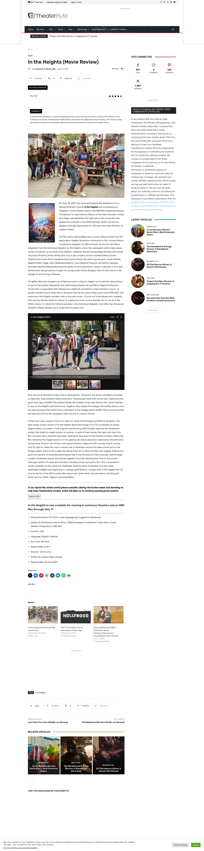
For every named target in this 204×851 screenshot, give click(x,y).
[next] (172, 36)
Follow (153, 63)
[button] (173, 29)
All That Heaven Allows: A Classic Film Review (108, 769)
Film (30, 56)
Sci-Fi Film (76, 762)
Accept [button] (196, 845)
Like (138, 63)
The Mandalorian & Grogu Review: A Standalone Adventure (76, 768)
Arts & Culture (153, 295)
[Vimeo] (171, 2)
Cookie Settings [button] (180, 845)
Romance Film (108, 765)
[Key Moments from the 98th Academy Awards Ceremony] (138, 298)
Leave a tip (34, 496)
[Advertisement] (125, 16)
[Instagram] (164, 2)
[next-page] (34, 779)
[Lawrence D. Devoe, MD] (30, 69)
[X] (167, 2)
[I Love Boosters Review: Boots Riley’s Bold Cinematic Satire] (44, 755)
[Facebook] (161, 2)
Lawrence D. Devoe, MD (45, 69)
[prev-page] (29, 779)
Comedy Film (43, 762)
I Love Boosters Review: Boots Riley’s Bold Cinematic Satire (44, 768)
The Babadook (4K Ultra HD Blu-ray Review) (103, 722)
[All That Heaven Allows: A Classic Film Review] (108, 755)
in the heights (40, 693)
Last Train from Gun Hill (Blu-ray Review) (48, 722)
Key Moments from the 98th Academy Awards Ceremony (77, 36)
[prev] (167, 36)
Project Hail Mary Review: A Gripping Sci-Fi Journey (160, 282)
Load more (152, 310)
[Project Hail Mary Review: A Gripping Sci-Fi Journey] (138, 281)
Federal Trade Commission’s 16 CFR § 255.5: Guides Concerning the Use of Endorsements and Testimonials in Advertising (153, 206)
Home (30, 49)
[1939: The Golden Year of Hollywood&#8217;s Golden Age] (76, 614)
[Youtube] (174, 2)
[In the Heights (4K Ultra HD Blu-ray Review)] (43, 614)
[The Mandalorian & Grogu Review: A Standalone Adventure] (76, 755)
